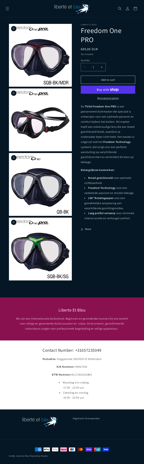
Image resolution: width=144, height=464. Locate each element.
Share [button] (88, 229)
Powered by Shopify (39, 456)
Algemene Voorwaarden (86, 418)
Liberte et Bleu (22, 456)
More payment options (108, 98)
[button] (7, 8)
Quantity (85, 60)
